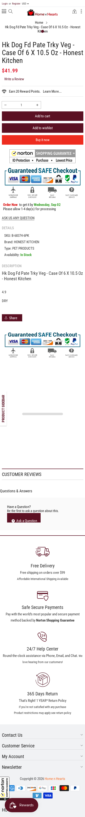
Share (13, 318)
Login (5, 3)
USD (24, 3)
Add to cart (42, 116)
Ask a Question (26, 520)
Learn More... (52, 91)
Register (14, 3)
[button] (4, 788)
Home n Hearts (55, 779)
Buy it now (43, 140)
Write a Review (14, 79)
